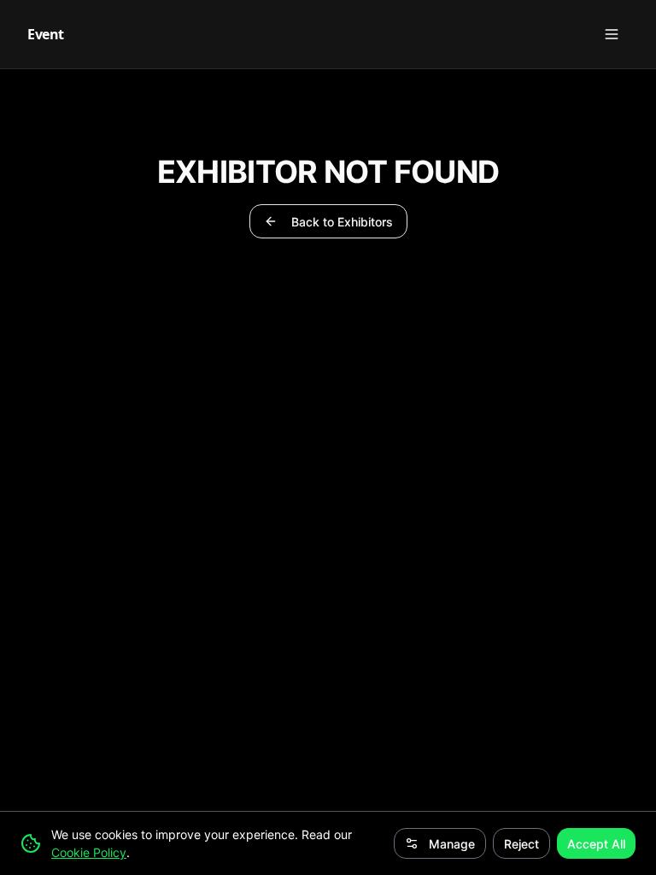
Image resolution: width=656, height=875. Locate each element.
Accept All (596, 844)
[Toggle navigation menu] (611, 34)
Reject (521, 844)
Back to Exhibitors (342, 221)
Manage (452, 844)
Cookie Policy (88, 852)
